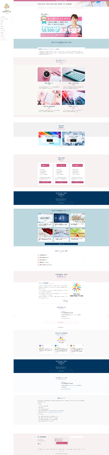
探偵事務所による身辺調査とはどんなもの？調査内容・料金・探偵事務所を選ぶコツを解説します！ (61, 225)
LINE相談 (79, 449)
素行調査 (2, 22)
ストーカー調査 (3, 30)
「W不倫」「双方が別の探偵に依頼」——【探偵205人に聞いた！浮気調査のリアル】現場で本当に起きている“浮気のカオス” (45, 225)
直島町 (55, 412)
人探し (1, 24)
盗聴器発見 (2, 32)
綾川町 (49, 412)
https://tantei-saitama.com (65, 388)
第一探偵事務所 (3, 17)
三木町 (47, 412)
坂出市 (52, 412)
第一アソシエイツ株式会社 (46, 449)
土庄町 (57, 412)
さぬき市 (44, 412)
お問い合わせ (2, 34)
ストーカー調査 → (73, 140)
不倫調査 (2, 20)
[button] (56, 146)
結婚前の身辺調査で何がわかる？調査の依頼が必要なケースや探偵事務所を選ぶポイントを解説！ (45, 239)
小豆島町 (60, 412)
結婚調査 (2, 26)
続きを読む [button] (40, 352)
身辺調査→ (49, 140)
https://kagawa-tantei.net (65, 318)
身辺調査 (2, 28)
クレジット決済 (3, 37)
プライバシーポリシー (4, 39)
